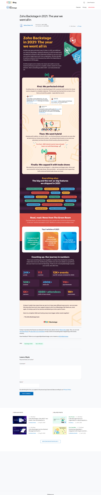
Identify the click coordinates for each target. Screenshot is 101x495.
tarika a (71, 422)
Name (21, 382)
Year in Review (39, 343)
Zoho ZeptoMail (72, 427)
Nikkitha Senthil (73, 433)
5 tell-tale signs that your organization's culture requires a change (78, 419)
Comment (22, 363)
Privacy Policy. (67, 389)
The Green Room (24, 331)
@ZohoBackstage (63, 336)
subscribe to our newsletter (37, 331)
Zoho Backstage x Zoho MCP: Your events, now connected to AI (38, 419)
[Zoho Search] (84, 2)
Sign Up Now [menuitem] (91, 7)
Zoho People (72, 416)
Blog (14, 2)
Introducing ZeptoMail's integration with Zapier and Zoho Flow (78, 430)
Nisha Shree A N (28, 25)
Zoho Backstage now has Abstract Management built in (38, 430)
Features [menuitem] (78, 7)
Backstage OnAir (29, 343)
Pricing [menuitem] (84, 7)
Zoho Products (90, 2)
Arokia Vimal (33, 422)
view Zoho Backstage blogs (50, 441)
